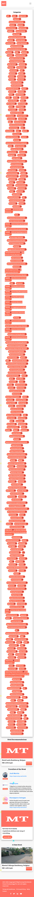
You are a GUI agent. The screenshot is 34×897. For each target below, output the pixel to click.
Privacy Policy (21, 889)
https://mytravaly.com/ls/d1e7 (18, 807)
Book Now (29, 762)
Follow (5, 779)
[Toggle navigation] (30, 3)
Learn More (7, 837)
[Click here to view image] (5, 775)
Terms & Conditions (8, 889)
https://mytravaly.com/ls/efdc (18, 776)
